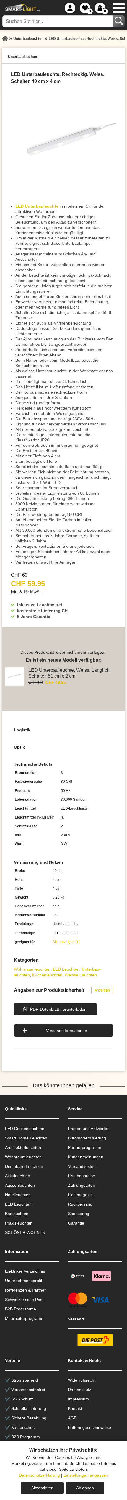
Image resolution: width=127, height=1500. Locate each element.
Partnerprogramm (84, 1147)
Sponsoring (78, 1213)
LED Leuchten (66, 969)
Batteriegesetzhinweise (89, 1427)
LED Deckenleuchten (24, 1128)
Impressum (78, 1399)
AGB (72, 1418)
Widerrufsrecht (81, 1380)
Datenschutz (79, 1389)
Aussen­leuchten (20, 1185)
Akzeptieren (42, 1488)
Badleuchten (16, 1213)
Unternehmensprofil (23, 1280)
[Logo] (22, 8)
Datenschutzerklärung (39, 1475)
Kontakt (75, 1408)
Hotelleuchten (18, 1194)
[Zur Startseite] (5, 38)
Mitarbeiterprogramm (25, 1318)
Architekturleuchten (23, 1147)
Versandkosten (82, 1166)
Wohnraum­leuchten (32, 969)
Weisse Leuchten (81, 975)
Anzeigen (102, 990)
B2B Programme (20, 1309)
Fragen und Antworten (89, 1128)
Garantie (76, 1223)
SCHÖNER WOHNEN (25, 1232)
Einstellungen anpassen (86, 1475)
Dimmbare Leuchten (24, 1166)
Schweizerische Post (24, 1299)
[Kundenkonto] (70, 8)
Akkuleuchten (17, 1175)
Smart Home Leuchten (26, 1138)
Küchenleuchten (47, 975)
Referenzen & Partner (25, 1290)
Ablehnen (85, 1488)
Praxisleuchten (18, 1223)
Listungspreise (81, 1175)
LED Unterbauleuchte (36, 206)
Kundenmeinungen (85, 1157)
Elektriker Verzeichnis (25, 1271)
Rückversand (80, 1204)
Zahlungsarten (81, 1185)
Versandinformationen (66, 1030)
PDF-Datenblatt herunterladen (58, 1009)
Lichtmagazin (80, 1194)
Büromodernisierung (87, 1138)
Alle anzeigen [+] (66, 942)
